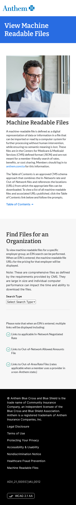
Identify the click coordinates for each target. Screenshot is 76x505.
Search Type (14, 296)
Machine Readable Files (22, 468)
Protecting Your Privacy (23, 440)
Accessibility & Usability (23, 447)
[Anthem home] (18, 8)
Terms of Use (16, 433)
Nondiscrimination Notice (24, 454)
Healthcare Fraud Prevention (26, 461)
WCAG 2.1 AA (24, 496)
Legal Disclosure (18, 426)
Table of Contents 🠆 (19, 204)
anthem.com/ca (15, 166)
